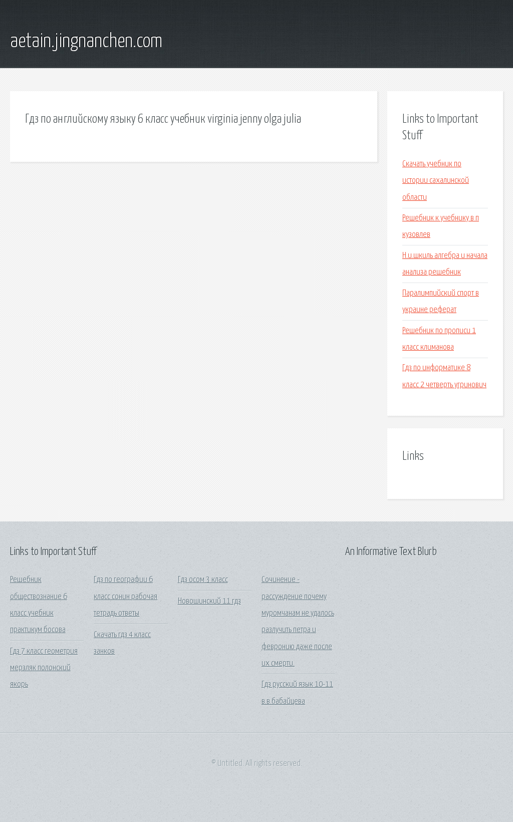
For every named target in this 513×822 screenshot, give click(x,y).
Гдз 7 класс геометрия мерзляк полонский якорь (44, 668)
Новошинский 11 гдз (209, 601)
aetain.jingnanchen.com (86, 41)
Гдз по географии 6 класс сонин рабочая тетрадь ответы (125, 597)
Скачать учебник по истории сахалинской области (435, 181)
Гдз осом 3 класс (203, 580)
